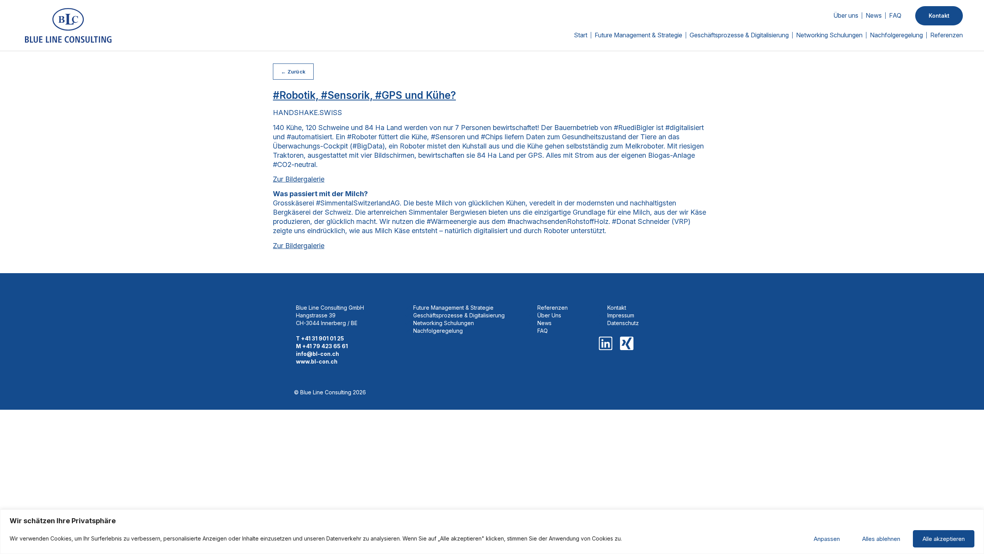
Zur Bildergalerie (298, 179)
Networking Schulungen (829, 35)
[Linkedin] (605, 343)
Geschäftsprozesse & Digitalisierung (739, 35)
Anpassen (827, 538)
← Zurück (293, 71)
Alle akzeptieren (943, 538)
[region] (492, 531)
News (874, 15)
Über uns (845, 15)
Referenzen (946, 35)
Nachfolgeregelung (896, 35)
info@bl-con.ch (317, 353)
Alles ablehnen (881, 538)
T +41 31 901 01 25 (320, 338)
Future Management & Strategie (638, 35)
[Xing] (626, 343)
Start (580, 35)
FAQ (895, 15)
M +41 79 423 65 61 (322, 346)
